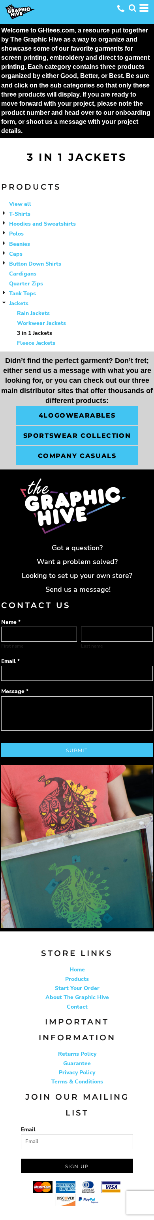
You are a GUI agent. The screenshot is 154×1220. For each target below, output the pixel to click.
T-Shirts (19, 214)
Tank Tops (22, 293)
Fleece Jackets (36, 343)
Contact (77, 1007)
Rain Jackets (33, 313)
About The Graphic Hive (77, 997)
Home (77, 969)
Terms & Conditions (77, 1081)
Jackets (18, 303)
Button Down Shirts (35, 264)
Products (77, 979)
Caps (16, 254)
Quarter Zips (26, 283)
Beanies (19, 244)
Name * (11, 622)
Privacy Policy (77, 1072)
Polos (16, 234)
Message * (14, 691)
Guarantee (77, 1063)
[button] (132, 8)
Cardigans (22, 273)
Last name (92, 646)
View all (20, 204)
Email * (10, 661)
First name (12, 646)
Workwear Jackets (41, 323)
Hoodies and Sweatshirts (42, 224)
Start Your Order (77, 988)
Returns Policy (77, 1054)
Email (28, 1129)
